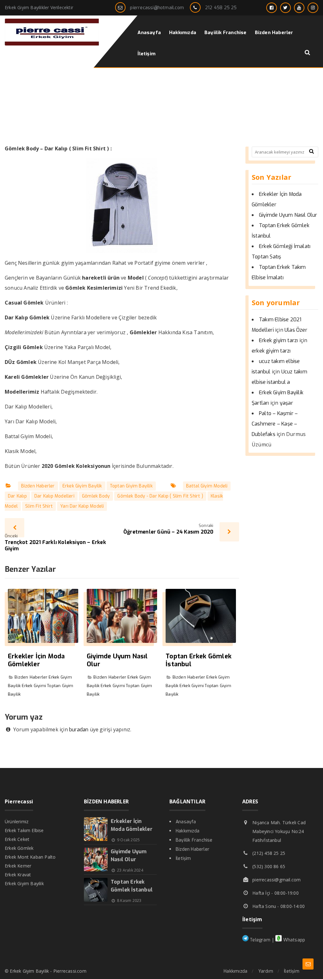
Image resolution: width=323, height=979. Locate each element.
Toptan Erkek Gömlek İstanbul (199, 660)
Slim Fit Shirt (39, 506)
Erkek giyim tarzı (278, 340)
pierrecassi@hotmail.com (157, 8)
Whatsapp (293, 940)
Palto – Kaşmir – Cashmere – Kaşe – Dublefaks (275, 424)
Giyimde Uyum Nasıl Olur (117, 660)
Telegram (259, 940)
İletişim (183, 858)
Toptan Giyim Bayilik (131, 486)
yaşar (286, 403)
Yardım (265, 971)
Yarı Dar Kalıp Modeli (82, 506)
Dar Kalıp (17, 496)
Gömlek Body (96, 496)
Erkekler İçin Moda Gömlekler (36, 660)
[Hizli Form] (308, 964)
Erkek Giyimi (34, 685)
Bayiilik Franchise (194, 840)
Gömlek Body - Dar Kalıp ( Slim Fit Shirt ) (160, 496)
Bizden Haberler (38, 486)
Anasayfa (186, 822)
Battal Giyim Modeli (207, 486)
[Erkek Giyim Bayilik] (52, 43)
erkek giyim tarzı (271, 350)
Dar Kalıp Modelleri (54, 496)
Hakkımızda (187, 831)
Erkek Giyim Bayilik (82, 486)
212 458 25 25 (221, 8)
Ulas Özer (296, 330)
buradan (78, 729)
